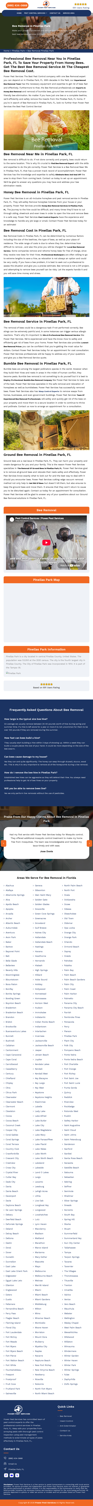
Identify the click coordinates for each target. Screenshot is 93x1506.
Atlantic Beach (13, 923)
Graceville (40, 909)
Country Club (12, 1149)
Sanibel (68, 1153)
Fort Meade (11, 1342)
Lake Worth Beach (44, 1158)
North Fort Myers (43, 1389)
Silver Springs (71, 1200)
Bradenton (11, 1008)
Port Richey (69, 1073)
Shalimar (68, 1196)
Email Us (12, 1464)
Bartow (9, 946)
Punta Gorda (70, 1088)
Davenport (11, 1196)
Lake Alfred (40, 1116)
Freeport (10, 1374)
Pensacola (69, 1022)
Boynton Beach (13, 1003)
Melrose (39, 1280)
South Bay (69, 1214)
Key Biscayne (41, 1078)
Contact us (55, 13)
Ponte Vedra (70, 1055)
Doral (8, 1247)
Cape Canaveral (13, 1055)
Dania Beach (12, 1191)
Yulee (66, 1374)
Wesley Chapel (71, 1323)
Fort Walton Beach (15, 1360)
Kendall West (41, 1073)
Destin (9, 1243)
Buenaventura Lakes (16, 1031)
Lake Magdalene (43, 1130)
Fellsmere (10, 1304)
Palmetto (68, 998)
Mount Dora (41, 1337)
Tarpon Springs (71, 1257)
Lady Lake (40, 1111)
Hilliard (38, 975)
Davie (8, 1200)
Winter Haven (71, 1360)
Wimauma (69, 1346)
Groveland (40, 923)
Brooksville (11, 1026)
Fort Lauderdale (14, 1332)
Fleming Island (13, 1323)
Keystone (39, 1092)
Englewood (11, 1290)
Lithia (38, 1196)
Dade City (10, 1182)
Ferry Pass (11, 1313)
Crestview (10, 1163)
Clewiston (10, 1111)
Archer (9, 918)
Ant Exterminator (68, 1426)
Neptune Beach (42, 1360)
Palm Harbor (70, 994)
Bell (7, 956)
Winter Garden (71, 1356)
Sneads (67, 1205)
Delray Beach (12, 1233)
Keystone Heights (43, 1097)
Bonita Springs (13, 994)
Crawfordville (12, 1153)
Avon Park (11, 937)
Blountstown (12, 979)
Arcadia (9, 913)
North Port (69, 890)
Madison (39, 1233)
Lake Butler (40, 1120)
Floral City (11, 1327)
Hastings (39, 946)
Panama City (70, 1003)
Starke (67, 1224)
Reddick (68, 1097)
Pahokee (68, 961)
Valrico (67, 1294)
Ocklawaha (69, 899)
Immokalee (40, 1012)
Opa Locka (69, 928)
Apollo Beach (12, 904)
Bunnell (9, 1036)
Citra (8, 1088)
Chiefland (10, 1078)
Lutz (37, 1219)
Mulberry (39, 1342)
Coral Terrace (12, 1144)
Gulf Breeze (40, 928)
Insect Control (66, 1421)
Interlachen (40, 1031)
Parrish (67, 1012)
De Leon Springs (14, 1210)
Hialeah (38, 965)
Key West (39, 1088)
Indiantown (40, 1026)
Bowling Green (13, 998)
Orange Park (70, 937)
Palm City (69, 984)
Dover (8, 1252)
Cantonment (12, 1050)
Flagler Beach (12, 1318)
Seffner (68, 1186)
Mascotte (39, 1261)
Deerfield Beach (13, 1219)
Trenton (68, 1285)
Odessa (67, 909)
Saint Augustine (72, 1125)
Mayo (37, 1266)
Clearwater (11, 1097)
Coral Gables (12, 1135)
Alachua (10, 885)
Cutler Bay (11, 1177)
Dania (8, 1186)
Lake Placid (40, 1144)
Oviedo (67, 956)
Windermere (70, 1351)
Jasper (38, 1050)
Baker (8, 942)
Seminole (68, 1191)
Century (10, 1073)
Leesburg (39, 1186)
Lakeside (39, 1167)
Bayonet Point (13, 951)
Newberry (40, 1374)
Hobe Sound (41, 979)
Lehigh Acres (41, 1191)
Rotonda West (71, 1111)
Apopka (9, 909)
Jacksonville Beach (44, 1045)
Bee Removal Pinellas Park (40, 51)
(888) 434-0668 (15, 1458)
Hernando (40, 961)
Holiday (38, 984)
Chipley (9, 1083)
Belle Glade (11, 961)
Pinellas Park (18, 51)
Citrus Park (11, 1092)
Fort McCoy (11, 1337)
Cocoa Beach (12, 1120)
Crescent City (12, 1158)
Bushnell (10, 1041)
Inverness (39, 1036)
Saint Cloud (70, 1130)
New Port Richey (43, 1365)
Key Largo (40, 1083)
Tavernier (68, 1266)
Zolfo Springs (71, 1384)
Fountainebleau (13, 1370)
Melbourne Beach (43, 1276)
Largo (38, 1177)
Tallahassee (70, 1247)
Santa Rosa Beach (73, 1158)
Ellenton (10, 1285)
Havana (39, 951)
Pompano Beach (72, 1050)
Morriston (40, 1332)
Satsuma (68, 1172)
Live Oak (39, 1200)
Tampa (67, 1252)
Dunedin (10, 1257)
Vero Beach (69, 1304)
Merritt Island (41, 1285)
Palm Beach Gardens (74, 979)
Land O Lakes (42, 1172)
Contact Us (65, 1430)
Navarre (39, 1356)
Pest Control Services (35, 13)
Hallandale (40, 937)
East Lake (11, 1266)
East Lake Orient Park (16, 1271)
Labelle (38, 1106)
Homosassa (40, 998)
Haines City (40, 932)
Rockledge (69, 1106)
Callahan (10, 1045)
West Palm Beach (72, 1327)
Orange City (70, 932)
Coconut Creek (13, 1125)
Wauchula (69, 1309)
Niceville (39, 1379)
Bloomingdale (12, 975)
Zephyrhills (69, 1379)
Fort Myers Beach (14, 1351)
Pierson (67, 1031)
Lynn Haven (41, 1224)
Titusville (68, 1280)
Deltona (9, 1238)
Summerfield (70, 1233)
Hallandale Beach (43, 942)
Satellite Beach (71, 1167)
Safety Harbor (71, 1120)
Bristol (9, 1022)
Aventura (10, 932)
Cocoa (9, 1116)
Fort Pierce (11, 1356)
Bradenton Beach (14, 1012)
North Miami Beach (44, 1393)
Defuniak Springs (14, 1224)
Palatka (68, 965)
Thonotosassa (71, 1276)
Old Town (69, 918)
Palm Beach (70, 975)
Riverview (69, 1102)
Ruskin (67, 1116)
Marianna (39, 1252)
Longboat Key (42, 1205)
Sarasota (68, 1163)
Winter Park (70, 1365)
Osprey (67, 951)
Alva (8, 899)
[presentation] (3, 843)
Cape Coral (11, 1059)
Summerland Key (72, 1238)
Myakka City (41, 1346)
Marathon (40, 1243)
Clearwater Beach (14, 1102)
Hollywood (40, 989)
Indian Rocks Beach (45, 1022)
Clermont (10, 1106)
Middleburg (40, 1304)
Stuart (67, 1229)
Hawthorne (40, 956)
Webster (68, 1313)
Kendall (38, 1069)
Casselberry (11, 1069)
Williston (68, 1342)
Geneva (38, 885)
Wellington (69, 1318)
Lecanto (39, 1182)
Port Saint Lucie (72, 1083)
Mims (37, 1313)
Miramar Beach (42, 1318)
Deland (9, 1229)
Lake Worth (40, 1153)
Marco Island (41, 1247)
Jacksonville (41, 1041)
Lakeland (39, 1163)
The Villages (70, 1271)
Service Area (68, 13)
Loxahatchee (41, 1214)
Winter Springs (71, 1370)
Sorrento (68, 1210)
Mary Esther (41, 1257)
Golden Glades (42, 904)
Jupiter (38, 1059)
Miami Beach (41, 1294)
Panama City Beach (74, 1008)
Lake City (39, 1125)
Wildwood (69, 1337)
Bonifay (9, 989)
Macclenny (40, 1229)
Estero (9, 1294)
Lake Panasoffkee (44, 1139)
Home (19, 13)
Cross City (11, 1167)
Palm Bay (69, 970)
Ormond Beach (71, 946)
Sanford (68, 1149)
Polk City (68, 1045)
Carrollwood (12, 1064)
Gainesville (11, 1393)
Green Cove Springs (44, 913)
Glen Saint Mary (43, 895)
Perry (66, 1026)
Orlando (68, 942)
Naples (38, 1351)
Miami (38, 1290)
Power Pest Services (45, 1503)
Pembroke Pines (72, 1017)
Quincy (67, 1092)
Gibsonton (40, 890)
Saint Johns (70, 1135)
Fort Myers (11, 1346)
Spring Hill (69, 1219)
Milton (38, 1309)
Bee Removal (66, 1416)
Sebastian (69, 1177)
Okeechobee (70, 913)
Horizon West (41, 1003)
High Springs (41, 970)
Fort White (11, 1365)
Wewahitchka (71, 1332)
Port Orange (70, 1069)
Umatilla (68, 1290)
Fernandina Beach (15, 1309)
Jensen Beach (42, 1055)
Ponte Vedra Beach (73, 1059)
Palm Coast (70, 989)
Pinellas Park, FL (16, 1469)
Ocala (67, 895)
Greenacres (40, 918)
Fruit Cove (11, 1384)
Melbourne (40, 1271)
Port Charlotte (71, 1064)
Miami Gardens (42, 1299)
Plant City (69, 1041)
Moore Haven (41, 1327)
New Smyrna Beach (45, 1370)
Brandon (10, 1017)
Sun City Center (72, 1243)
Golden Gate (41, 899)
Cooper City (11, 1130)
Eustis (9, 1299)
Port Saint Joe (71, 1078)
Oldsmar (68, 923)
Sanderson (69, 1144)
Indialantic (40, 1017)
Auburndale (11, 928)
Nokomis (39, 1384)
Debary (9, 1214)
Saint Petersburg (72, 1139)
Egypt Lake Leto (14, 1280)
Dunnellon (11, 1261)
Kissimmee (40, 1102)
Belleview (10, 965)
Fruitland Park (13, 1389)
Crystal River (12, 1172)
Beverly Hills (12, 970)
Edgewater (11, 1276)
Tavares (68, 1261)
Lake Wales (40, 1149)
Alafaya (9, 890)
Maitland (39, 1238)
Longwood (40, 1210)
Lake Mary (40, 1135)
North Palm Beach (73, 885)
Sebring (68, 1182)
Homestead (40, 994)
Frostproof (11, 1379)
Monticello (40, 1323)
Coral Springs (12, 1139)
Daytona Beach (13, 1205)
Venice (67, 1299)
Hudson (39, 1008)
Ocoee (67, 904)
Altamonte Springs (15, 895)
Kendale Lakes (42, 1064)
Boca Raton (11, 984)
